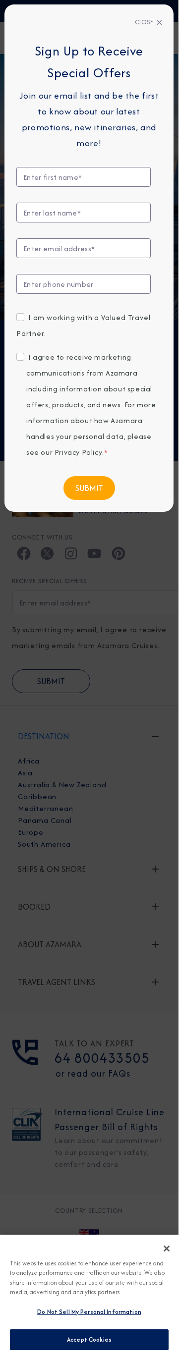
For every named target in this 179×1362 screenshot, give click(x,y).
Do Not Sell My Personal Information (89, 1312)
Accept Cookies (89, 1339)
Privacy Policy (78, 452)
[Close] (167, 1248)
